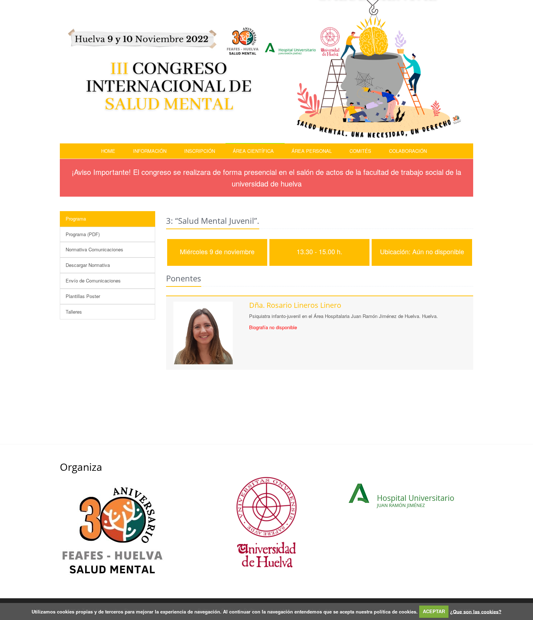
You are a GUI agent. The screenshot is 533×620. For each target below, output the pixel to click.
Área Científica (253, 150)
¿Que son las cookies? (475, 611)
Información (149, 150)
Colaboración (408, 150)
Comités (360, 150)
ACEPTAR (434, 611)
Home (108, 150)
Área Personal (312, 150)
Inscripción (199, 150)
